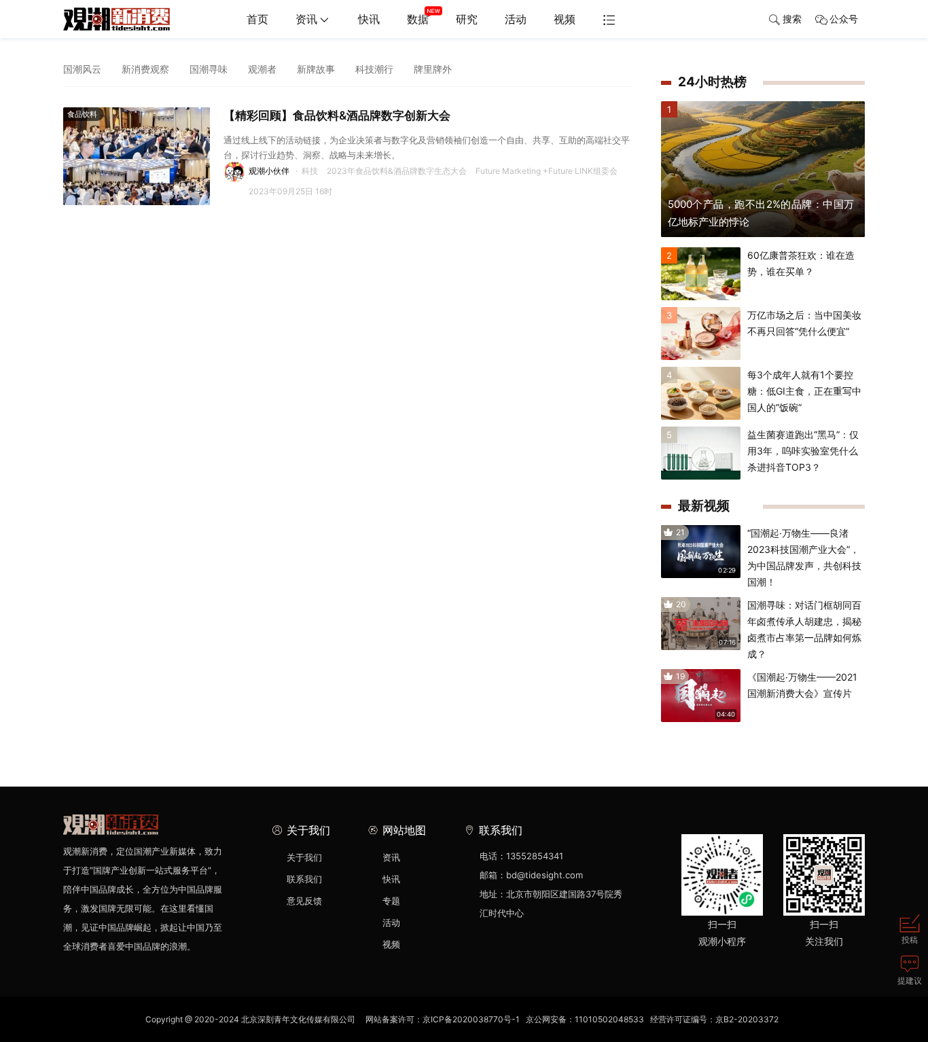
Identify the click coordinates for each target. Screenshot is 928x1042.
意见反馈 (304, 900)
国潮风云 (82, 69)
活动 (516, 19)
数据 (418, 19)
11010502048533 (609, 1019)
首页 (257, 19)
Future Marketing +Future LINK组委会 (547, 171)
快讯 (369, 19)
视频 (564, 19)
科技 (310, 171)
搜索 (792, 18)
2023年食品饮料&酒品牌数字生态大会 (397, 171)
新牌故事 (316, 69)
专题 (391, 900)
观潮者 (262, 69)
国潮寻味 (209, 69)
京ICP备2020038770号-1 (471, 1019)
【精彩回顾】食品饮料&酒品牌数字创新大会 (337, 115)
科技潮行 (374, 69)
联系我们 (304, 879)
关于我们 (304, 857)
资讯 (306, 19)
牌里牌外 (433, 69)
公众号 (843, 18)
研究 (467, 19)
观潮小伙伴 (269, 171)
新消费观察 (145, 69)
